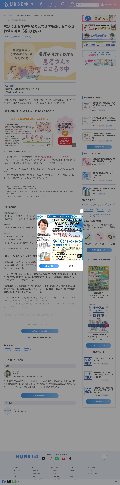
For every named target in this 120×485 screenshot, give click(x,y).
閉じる (71, 266)
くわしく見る (49, 266)
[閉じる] (81, 211)
